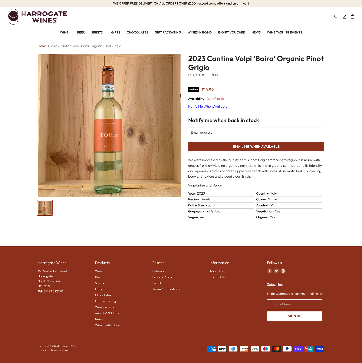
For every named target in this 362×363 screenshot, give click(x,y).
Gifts (115, 32)
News (256, 32)
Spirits (97, 32)
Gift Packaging (168, 32)
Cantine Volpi (205, 75)
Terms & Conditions (166, 289)
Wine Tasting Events (284, 32)
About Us (216, 271)
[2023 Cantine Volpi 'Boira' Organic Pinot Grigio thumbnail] (44, 207)
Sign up (294, 316)
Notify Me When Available (207, 106)
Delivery (158, 271)
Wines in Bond (200, 32)
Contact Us (217, 277)
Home (42, 46)
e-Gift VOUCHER (231, 32)
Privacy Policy (162, 277)
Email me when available (256, 146)
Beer (81, 32)
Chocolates (137, 32)
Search (157, 283)
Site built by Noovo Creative (53, 349)
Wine (64, 32)
